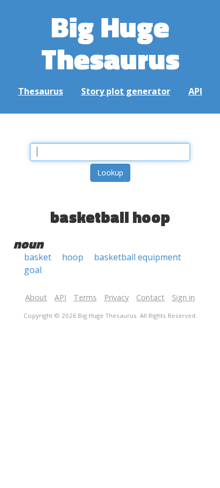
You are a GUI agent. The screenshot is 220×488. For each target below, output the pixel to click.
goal (33, 270)
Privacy (116, 297)
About (36, 297)
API (195, 91)
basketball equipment (137, 257)
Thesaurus (40, 91)
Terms (85, 297)
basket (37, 257)
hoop (72, 257)
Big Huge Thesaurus (110, 42)
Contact (150, 297)
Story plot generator (125, 91)
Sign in (183, 297)
